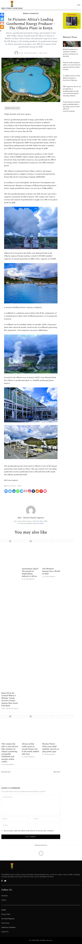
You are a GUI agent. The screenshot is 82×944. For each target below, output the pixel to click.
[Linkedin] (14, 491)
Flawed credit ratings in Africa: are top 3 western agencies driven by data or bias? (71, 66)
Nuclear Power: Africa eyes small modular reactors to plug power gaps (50, 747)
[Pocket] (45, 491)
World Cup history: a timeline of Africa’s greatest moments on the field (70, 52)
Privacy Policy (5, 914)
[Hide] (1, 31)
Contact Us (4, 932)
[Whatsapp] (18, 491)
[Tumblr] (33, 491)
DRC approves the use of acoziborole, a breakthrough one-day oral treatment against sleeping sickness (71, 91)
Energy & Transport (31, 13)
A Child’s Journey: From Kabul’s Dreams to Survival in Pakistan (71, 77)
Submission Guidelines (8, 927)
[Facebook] (6, 491)
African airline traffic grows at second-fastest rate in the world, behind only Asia (30, 749)
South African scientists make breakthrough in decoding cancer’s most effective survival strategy (71, 106)
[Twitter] (10, 491)
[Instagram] (29, 491)
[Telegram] (21, 491)
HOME (3, 910)
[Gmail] (25, 491)
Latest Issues (5, 923)
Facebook (4, 896)
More (42, 523)
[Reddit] (37, 491)
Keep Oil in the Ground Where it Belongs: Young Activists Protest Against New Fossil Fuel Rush (9, 699)
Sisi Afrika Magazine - (50, 576)
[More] (2, 27)
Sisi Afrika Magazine (7, 919)
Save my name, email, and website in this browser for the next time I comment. (29, 831)
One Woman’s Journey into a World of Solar (51, 571)
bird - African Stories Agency (29, 53)
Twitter (3, 900)
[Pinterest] (41, 491)
